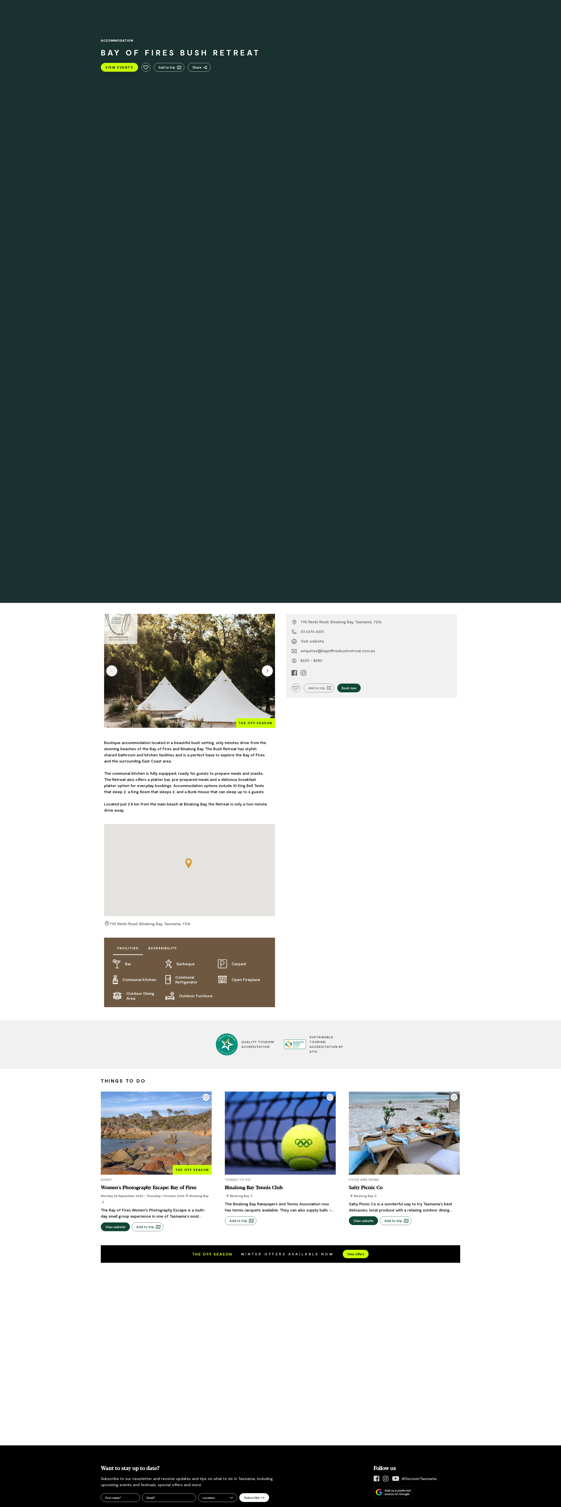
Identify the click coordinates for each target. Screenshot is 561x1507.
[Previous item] (111, 670)
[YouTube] (395, 1478)
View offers (355, 1254)
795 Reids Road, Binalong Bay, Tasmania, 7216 (150, 923)
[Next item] (267, 670)
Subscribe (251, 1498)
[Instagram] (386, 1478)
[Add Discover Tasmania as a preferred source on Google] (393, 1492)
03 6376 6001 (312, 631)
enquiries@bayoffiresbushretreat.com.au (338, 650)
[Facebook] (376, 1478)
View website (115, 1227)
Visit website (312, 641)
